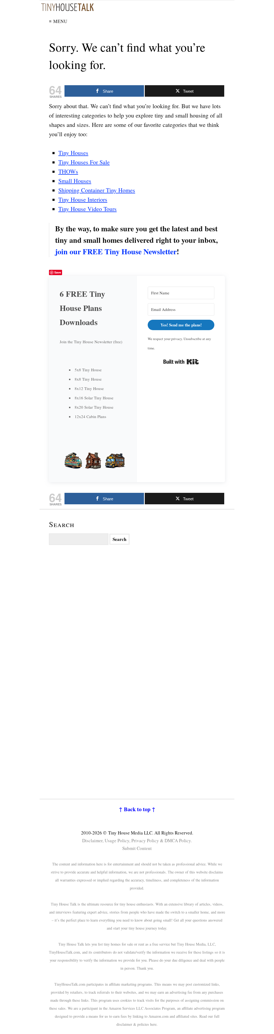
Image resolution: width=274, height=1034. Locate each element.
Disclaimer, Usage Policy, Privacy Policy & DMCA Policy (136, 840)
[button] (93, 460)
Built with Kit (181, 361)
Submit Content (137, 848)
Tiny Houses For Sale (84, 162)
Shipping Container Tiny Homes (96, 190)
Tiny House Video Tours (87, 209)
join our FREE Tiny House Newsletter (116, 251)
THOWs (68, 171)
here (153, 1024)
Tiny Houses (73, 153)
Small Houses (74, 181)
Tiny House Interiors (82, 199)
